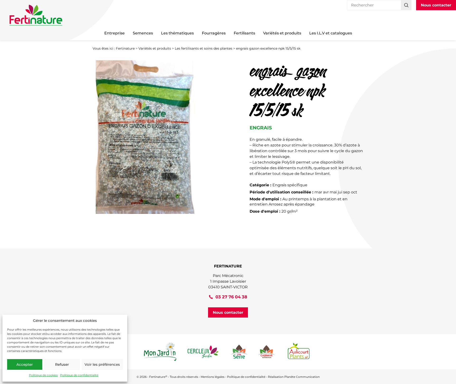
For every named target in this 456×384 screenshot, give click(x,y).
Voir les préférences (102, 364)
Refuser (62, 364)
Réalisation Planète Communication (294, 377)
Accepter (24, 364)
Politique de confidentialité (79, 375)
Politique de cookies (43, 375)
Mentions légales (212, 377)
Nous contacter (436, 5)
